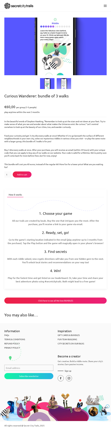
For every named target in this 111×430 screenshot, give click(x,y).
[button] (105, 6)
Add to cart (22, 174)
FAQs (6, 335)
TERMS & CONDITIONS (14, 339)
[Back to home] (18, 6)
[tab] (47, 83)
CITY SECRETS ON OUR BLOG (71, 343)
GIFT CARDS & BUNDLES (69, 335)
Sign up (68, 370)
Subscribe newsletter (29, 376)
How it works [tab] (15, 194)
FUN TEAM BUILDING (67, 339)
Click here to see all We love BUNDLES (55, 300)
